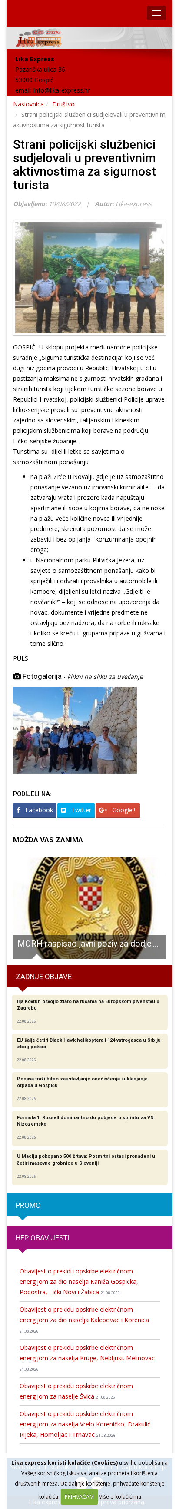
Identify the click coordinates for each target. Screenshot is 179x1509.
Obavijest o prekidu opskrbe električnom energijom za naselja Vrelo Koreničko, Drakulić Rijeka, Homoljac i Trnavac (85, 1424)
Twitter (80, 810)
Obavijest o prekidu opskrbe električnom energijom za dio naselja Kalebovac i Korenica (84, 1319)
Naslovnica (28, 104)
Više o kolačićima (120, 1496)
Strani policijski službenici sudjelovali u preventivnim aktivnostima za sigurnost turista (84, 164)
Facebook (38, 810)
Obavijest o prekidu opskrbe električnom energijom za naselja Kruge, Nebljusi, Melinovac (87, 1357)
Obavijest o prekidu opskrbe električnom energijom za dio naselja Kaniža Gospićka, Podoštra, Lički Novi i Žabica (79, 1281)
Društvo (63, 104)
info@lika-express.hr (61, 90)
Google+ (123, 810)
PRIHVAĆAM (79, 1496)
